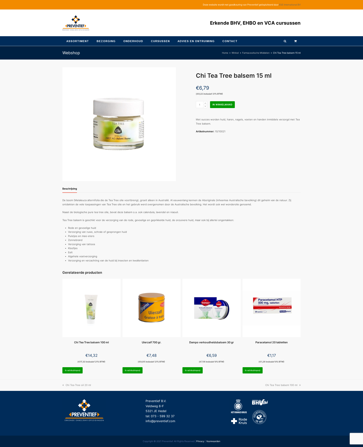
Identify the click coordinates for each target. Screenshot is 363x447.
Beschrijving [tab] (69, 188)
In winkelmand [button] (72, 370)
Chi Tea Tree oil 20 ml (78, 385)
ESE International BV (290, 4)
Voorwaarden (213, 441)
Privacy (200, 441)
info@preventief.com (160, 421)
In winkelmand (223, 104)
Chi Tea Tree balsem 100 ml (281, 385)
